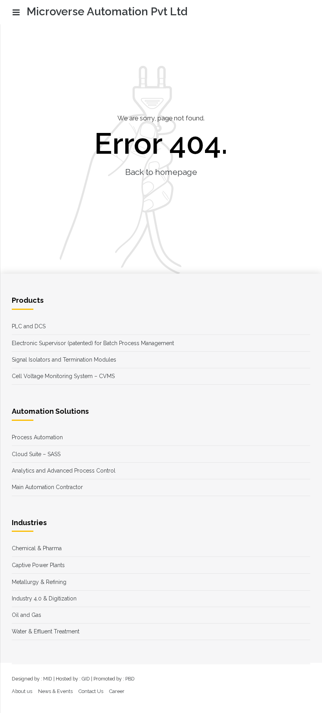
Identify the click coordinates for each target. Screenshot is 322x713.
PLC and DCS (29, 326)
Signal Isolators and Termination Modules (64, 359)
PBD (130, 679)
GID (86, 679)
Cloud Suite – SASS (36, 454)
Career (116, 691)
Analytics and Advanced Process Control (63, 470)
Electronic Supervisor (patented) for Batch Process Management (93, 343)
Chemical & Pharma (37, 548)
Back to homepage (161, 172)
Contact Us (91, 691)
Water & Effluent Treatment (45, 631)
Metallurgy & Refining (39, 582)
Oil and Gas (26, 615)
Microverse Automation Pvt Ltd (107, 11)
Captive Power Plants (38, 565)
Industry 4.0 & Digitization (44, 598)
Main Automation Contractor (47, 487)
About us (22, 691)
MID (47, 679)
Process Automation (37, 437)
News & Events (55, 691)
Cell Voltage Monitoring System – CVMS (63, 376)
